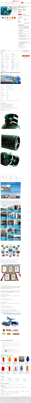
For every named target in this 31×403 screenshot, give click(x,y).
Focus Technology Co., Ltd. (11, 400)
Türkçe (12, 399)
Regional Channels (24, 397)
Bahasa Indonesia (17, 399)
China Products (5, 397)
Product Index (28, 397)
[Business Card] (29, 53)
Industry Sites (21, 397)
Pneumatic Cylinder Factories (10, 391)
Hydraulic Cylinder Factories (3, 391)
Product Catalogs (9, 377)
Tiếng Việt (14, 399)
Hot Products (2, 397)
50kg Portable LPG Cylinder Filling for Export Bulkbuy (6, 394)
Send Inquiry (19, 14)
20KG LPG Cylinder (2, 379)
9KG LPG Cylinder (17, 380)
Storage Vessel (2, 388)
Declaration (22, 400)
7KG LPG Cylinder (24, 380)
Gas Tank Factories (22, 391)
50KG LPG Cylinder (2, 378)
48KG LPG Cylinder (10, 378)
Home (1, 4)
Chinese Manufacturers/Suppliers (10, 397)
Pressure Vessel (17, 4)
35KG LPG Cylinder (25, 378)
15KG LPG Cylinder (17, 379)
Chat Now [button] (25, 14)
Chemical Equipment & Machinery (12, 4)
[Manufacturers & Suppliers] (15, 1)
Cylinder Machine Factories (16, 391)
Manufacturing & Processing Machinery (5, 4)
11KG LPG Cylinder (2, 380)
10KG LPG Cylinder (10, 380)
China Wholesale (15, 397)
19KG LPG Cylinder (10, 379)
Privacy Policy (24, 400)
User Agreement (19, 400)
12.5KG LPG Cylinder (25, 379)
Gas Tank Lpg (27, 391)
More (1, 395)
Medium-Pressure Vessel (7, 388)
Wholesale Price (18, 397)
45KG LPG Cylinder (17, 378)
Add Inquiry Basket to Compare (9, 19)
